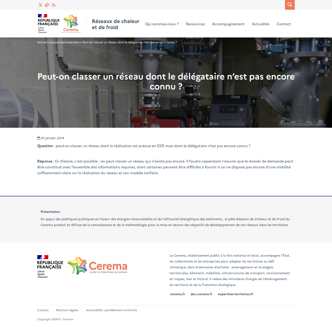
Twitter (40, 5)
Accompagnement (228, 23)
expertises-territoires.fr (236, 294)
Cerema (47, 225)
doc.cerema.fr (202, 294)
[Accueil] (59, 23)
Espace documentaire (64, 42)
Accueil (42, 42)
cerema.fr (177, 294)
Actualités (54, 5)
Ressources (195, 23)
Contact (284, 23)
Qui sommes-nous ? (162, 23)
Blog (47, 5)
